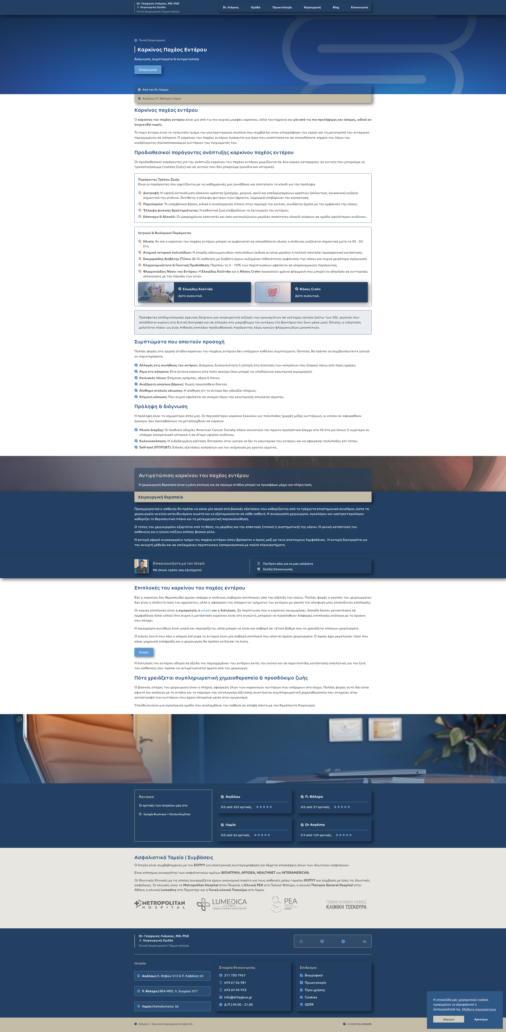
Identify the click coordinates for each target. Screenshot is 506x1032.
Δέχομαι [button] (448, 1019)
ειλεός (206, 610)
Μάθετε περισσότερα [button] (479, 1009)
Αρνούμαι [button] (481, 1019)
